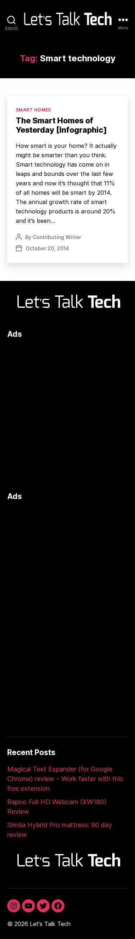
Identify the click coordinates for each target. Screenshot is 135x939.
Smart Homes (33, 110)
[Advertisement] (67, 413)
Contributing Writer (57, 237)
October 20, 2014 (47, 248)
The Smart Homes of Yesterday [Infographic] (61, 125)
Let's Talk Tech (50, 923)
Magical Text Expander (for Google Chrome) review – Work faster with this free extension (65, 778)
